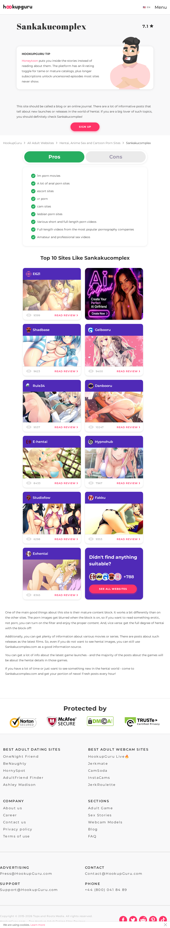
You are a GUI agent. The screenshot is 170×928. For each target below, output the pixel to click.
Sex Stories (100, 815)
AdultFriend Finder (23, 778)
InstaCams (99, 778)
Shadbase (41, 330)
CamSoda (98, 771)
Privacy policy (18, 829)
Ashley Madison (19, 785)
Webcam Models (105, 822)
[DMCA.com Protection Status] (100, 722)
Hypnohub (104, 442)
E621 (36, 274)
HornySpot (14, 771)
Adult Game (100, 808)
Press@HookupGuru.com (26, 874)
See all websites (113, 588)
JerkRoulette (102, 785)
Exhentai (40, 554)
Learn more (37, 924)
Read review (65, 315)
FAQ (92, 836)
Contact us (14, 822)
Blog (93, 829)
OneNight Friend (21, 756)
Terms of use (16, 836)
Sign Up (85, 126)
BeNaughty (15, 764)
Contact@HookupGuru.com (114, 874)
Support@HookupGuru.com (29, 890)
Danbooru (103, 386)
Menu (161, 7)
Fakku (100, 498)
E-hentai (40, 442)
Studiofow (41, 498)
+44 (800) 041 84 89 (106, 890)
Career (10, 815)
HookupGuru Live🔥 (108, 756)
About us (12, 808)
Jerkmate (98, 764)
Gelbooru (103, 330)
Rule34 (39, 386)
